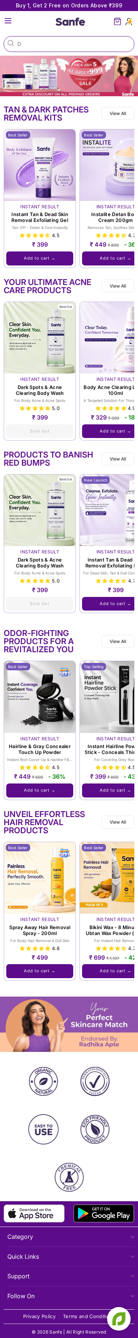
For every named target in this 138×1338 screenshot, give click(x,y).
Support (18, 1276)
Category (20, 1236)
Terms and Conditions (89, 1316)
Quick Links (23, 1256)
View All (118, 113)
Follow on (21, 1296)
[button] (36, 235)
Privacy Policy (39, 1316)
